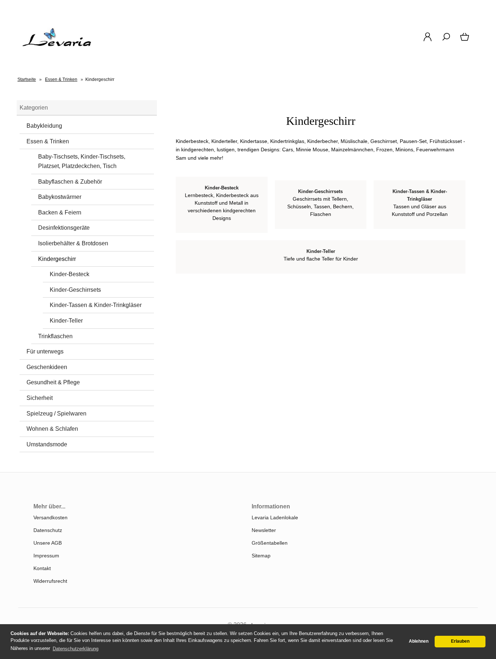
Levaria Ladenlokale (275, 517)
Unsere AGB (47, 543)
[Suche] (446, 41)
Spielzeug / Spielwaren (56, 413)
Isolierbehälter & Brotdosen (73, 243)
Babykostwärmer (59, 197)
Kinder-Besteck (69, 274)
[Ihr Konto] (427, 41)
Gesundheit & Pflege (53, 382)
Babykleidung (44, 126)
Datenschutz (47, 530)
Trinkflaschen (55, 336)
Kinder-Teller (66, 321)
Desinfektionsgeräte (64, 228)
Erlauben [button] (460, 641)
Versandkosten (50, 517)
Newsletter (264, 530)
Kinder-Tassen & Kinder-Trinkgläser (96, 305)
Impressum (46, 555)
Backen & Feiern (59, 212)
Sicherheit (40, 398)
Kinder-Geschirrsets (75, 290)
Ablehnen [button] (418, 641)
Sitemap (261, 555)
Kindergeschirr (57, 259)
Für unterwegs (45, 351)
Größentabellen (270, 543)
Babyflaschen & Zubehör (70, 182)
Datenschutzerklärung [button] (75, 648)
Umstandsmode (47, 444)
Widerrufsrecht (50, 581)
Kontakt (42, 568)
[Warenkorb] (465, 41)
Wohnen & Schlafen (52, 429)
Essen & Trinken (48, 141)
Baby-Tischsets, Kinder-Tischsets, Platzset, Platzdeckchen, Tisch (81, 161)
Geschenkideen (47, 367)
